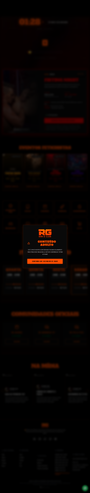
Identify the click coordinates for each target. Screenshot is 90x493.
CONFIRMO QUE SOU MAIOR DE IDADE (45, 261)
